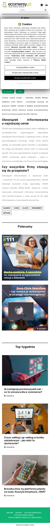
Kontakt (18, 513)
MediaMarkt (37, 208)
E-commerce (8, 91)
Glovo (25, 208)
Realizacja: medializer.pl (32, 517)
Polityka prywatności (32, 513)
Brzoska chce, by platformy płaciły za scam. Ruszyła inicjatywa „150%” (25, 490)
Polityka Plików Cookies (23, 515)
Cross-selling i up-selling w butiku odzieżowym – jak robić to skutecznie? (24, 440)
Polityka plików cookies (25, 83)
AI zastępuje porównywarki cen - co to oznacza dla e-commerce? (23, 390)
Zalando (6, 208)
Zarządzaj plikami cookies (25, 525)
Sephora (6, 213)
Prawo (20, 91)
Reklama (10, 513)
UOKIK (16, 208)
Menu (26, 18)
